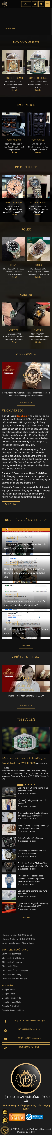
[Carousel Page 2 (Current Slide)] (25, 785)
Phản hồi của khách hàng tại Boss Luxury (26, 696)
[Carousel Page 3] (28, 785)
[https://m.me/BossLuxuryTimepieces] (5, 1120)
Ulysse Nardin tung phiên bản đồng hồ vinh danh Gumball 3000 (33, 904)
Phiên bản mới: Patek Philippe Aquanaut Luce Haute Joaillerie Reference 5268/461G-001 (31, 879)
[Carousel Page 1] (20, 785)
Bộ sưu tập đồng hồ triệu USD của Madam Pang (32, 801)
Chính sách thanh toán (11, 954)
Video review (26, 354)
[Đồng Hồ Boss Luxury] (4, 4)
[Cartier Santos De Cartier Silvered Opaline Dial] (13, 314)
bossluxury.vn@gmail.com (21, 943)
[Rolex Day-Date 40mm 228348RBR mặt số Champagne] (38, 249)
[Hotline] (4, 1130)
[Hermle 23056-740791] (38, 62)
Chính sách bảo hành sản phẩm (15, 970)
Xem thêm (26, 646)
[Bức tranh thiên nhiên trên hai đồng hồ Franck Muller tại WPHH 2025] (26, 740)
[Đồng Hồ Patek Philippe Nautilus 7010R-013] (38, 186)
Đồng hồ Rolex (8, 994)
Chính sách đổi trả (9, 966)
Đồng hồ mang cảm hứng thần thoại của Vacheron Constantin (33, 827)
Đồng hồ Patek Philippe (12, 1006)
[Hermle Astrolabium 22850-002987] (13, 62)
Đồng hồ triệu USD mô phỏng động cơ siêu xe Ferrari (33, 789)
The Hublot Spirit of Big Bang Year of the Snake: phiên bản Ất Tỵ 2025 (33, 864)
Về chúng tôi (12, 410)
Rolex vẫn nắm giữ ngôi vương (30, 838)
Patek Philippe (26, 167)
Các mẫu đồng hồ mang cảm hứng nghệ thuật (32, 892)
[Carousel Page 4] (31, 785)
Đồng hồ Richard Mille (11, 998)
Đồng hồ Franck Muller (11, 1002)
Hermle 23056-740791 (38, 84)
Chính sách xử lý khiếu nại (13, 958)
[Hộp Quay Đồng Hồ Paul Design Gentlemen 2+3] (38, 124)
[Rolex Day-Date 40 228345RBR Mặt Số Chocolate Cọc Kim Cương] (13, 249)
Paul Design (26, 105)
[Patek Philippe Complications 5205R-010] (13, 186)
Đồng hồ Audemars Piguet (13, 1010)
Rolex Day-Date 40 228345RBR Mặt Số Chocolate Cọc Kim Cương (13, 274)
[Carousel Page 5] (34, 785)
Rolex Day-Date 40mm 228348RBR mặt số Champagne (38, 274)
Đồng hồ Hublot (9, 989)
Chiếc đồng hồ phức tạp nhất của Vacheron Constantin (32, 852)
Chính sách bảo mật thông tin (14, 978)
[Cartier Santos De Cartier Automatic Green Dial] (38, 314)
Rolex (26, 229)
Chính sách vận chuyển (12, 962)
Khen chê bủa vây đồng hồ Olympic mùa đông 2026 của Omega (33, 814)
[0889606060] (5, 1112)
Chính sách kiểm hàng (11, 974)
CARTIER (26, 294)
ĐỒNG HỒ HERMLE (26, 42)
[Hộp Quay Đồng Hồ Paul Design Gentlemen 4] (13, 124)
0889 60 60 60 (24, 935)
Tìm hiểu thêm (10, 29)
